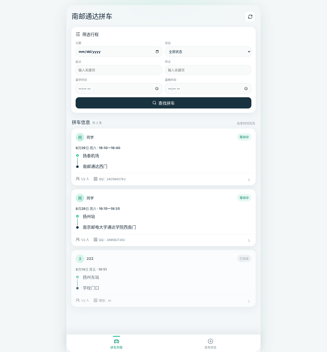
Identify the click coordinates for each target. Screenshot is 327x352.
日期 (78, 43)
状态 (168, 43)
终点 (168, 62)
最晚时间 (170, 80)
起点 (78, 62)
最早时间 (81, 80)
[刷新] (250, 16)
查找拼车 (166, 103)
